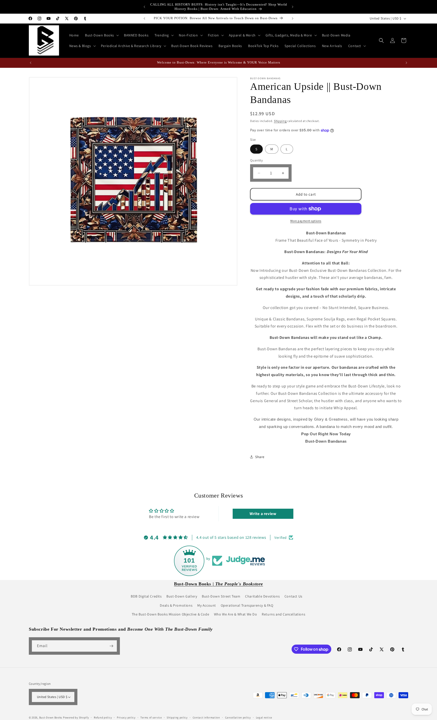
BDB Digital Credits (146, 596)
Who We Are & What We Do (235, 614)
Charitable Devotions (262, 596)
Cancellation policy (238, 717)
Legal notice (264, 717)
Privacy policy (126, 717)
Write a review (263, 513)
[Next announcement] (292, 7)
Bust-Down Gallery (181, 596)
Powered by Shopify (76, 717)
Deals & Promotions (176, 605)
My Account (206, 605)
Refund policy (103, 717)
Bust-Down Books (50, 717)
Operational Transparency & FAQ (247, 605)
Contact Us (293, 596)
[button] (101, 35)
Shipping (280, 121)
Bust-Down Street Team (221, 596)
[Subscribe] (111, 646)
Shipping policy (177, 717)
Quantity (256, 160)
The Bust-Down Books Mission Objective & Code (170, 614)
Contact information (206, 717)
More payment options (305, 221)
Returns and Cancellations (283, 614)
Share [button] (260, 457)
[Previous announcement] (144, 7)
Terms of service (151, 717)
